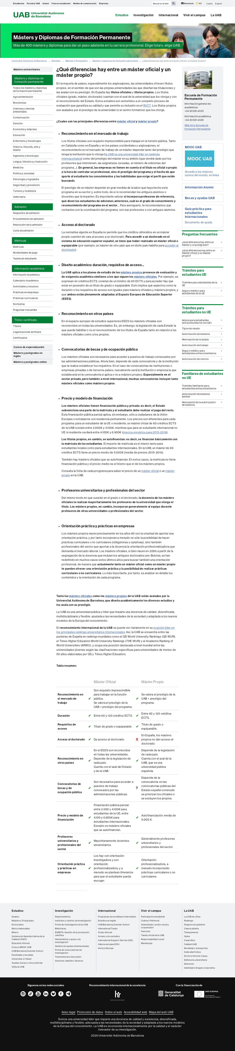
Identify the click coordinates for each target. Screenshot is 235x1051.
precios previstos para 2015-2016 (145, 432)
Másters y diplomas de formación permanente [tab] (29, 80)
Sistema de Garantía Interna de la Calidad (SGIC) (28, 938)
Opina (187, 936)
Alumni (45, 3)
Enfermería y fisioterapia (27, 141)
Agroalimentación (23, 96)
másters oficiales (145, 276)
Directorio (189, 3)
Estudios (121, 15)
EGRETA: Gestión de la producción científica (72, 934)
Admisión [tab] (20, 207)
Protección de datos (90, 1012)
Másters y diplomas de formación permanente (115, 61)
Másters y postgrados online (30, 361)
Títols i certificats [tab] (25, 320)
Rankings (188, 920)
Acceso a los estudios (109, 936)
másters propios (131, 272)
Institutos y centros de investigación (73, 920)
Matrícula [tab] (20, 240)
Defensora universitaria (195, 960)
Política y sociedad (23, 173)
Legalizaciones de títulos (27, 332)
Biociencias (19, 102)
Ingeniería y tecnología (26, 155)
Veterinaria (19, 196)
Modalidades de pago (25, 252)
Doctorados (18, 924)
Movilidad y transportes (196, 948)
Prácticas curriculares (25, 298)
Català (209, 3)
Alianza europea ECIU (109, 944)
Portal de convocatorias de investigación (68, 951)
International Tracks (108, 928)
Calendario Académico (26, 280)
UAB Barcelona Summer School (27, 951)
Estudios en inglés (107, 920)
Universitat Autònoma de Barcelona (29, 61)
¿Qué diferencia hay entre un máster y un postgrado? (198, 243)
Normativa (19, 304)
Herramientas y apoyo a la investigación (68, 940)
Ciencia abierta (191, 928)
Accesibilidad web (135, 1012)
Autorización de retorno (195, 359)
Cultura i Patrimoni (150, 920)
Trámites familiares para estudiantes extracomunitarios (199, 387)
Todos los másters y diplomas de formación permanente (30, 89)
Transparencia (191, 932)
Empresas (103, 3)
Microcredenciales (21, 928)
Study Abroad (105, 932)
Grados (15, 916)
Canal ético (189, 940)
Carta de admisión (23, 230)
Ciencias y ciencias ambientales (24, 110)
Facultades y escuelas (22, 955)
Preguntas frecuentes (25, 309)
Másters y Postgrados (77, 61)
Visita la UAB (18, 967)
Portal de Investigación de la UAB (71, 924)
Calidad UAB (190, 944)
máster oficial (126, 121)
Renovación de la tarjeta (195, 339)
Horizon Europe (106, 948)
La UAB (216, 15)
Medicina (18, 167)
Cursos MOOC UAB (21, 947)
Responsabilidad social (152, 939)
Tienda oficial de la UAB (152, 935)
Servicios (145, 931)
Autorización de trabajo (195, 345)
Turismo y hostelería (24, 191)
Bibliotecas (60, 928)
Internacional (168, 15)
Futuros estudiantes (61, 3)
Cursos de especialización (29, 347)
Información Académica (26, 274)
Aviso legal (68, 1012)
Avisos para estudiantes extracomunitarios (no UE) (197, 321)
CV (200, 3)
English (218, 3)
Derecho (18, 123)
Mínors (15, 932)
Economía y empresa (25, 129)
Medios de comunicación (85, 3)
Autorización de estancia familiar (196, 395)
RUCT (147, 105)
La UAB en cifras (192, 916)
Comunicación (21, 117)
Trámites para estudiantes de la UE (199, 284)
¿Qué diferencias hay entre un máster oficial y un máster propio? (198, 253)
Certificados (20, 337)
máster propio (147, 121)
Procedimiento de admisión (28, 218)
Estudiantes (18, 3)
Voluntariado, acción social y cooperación (155, 926)
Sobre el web (113, 1012)
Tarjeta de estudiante (25, 258)
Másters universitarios (27, 69)
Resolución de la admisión (27, 224)
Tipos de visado (191, 328)
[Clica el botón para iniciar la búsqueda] (173, 3)
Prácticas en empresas (26, 292)
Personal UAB (33, 3)
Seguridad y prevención (26, 185)
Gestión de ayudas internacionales (72, 946)
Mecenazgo (147, 943)
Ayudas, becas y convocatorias (27, 963)
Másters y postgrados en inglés (28, 354)
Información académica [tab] (29, 268)
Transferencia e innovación (68, 957)
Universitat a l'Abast (22, 959)
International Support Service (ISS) (115, 940)
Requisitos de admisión (26, 213)
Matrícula (18, 246)
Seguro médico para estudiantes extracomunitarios (199, 352)
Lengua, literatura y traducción (30, 161)
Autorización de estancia (196, 334)
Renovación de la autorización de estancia (199, 403)
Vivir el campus (194, 15)
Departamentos (63, 916)
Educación (19, 135)
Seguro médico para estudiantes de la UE (193, 292)
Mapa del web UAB (161, 1012)
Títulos (17, 326)
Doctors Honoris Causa (195, 956)
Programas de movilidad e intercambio (117, 916)
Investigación (143, 15)
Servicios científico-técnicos (69, 960)
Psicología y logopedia (26, 179)
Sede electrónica (192, 952)
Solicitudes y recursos (26, 286)
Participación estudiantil (153, 916)
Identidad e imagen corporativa (199, 968)
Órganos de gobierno (194, 924)
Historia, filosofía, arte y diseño (26, 148)
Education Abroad (21, 943)
